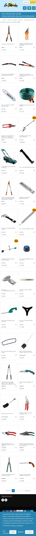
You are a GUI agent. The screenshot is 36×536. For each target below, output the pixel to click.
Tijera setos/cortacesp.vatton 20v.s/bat (8, 321)
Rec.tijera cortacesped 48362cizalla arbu (24, 198)
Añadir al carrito (9, 53)
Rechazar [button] (20, 532)
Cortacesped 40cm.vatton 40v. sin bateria (8, 167)
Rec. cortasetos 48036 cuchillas (26, 228)
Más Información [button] (6, 532)
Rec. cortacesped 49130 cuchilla (26, 167)
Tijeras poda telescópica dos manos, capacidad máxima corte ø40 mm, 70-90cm (8, 198)
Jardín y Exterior (17, 20)
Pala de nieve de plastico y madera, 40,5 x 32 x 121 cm (25, 352)
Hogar (9, 20)
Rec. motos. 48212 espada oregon (25, 290)
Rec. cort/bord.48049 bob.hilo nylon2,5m (26, 259)
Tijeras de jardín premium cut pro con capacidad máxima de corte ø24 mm (26, 444)
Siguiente (27, 490)
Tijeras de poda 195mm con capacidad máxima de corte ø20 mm (26, 44)
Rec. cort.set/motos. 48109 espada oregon (7, 106)
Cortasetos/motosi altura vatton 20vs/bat (25, 136)
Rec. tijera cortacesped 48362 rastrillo (8, 229)
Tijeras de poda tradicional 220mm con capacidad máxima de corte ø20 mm (7, 136)
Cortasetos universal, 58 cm (7, 44)
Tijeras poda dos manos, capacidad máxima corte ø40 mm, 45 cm (26, 75)
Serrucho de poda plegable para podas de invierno (7, 75)
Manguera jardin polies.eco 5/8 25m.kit (26, 106)
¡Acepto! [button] (13, 532)
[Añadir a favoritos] (16, 47)
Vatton (3, 109)
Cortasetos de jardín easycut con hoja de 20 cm (8, 475)
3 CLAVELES (21, 416)
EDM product (22, 355)
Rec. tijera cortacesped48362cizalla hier (8, 290)
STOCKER (21, 478)
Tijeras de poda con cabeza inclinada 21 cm (25, 413)
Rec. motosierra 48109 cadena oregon (8, 352)
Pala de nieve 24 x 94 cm (7, 413)
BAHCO (3, 47)
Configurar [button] (29, 532)
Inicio (4, 20)
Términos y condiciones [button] (16, 525)
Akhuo (21, 109)
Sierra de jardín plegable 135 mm (26, 383)
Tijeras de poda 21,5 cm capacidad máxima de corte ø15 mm (8, 444)
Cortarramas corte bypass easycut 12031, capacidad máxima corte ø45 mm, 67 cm (8, 383)
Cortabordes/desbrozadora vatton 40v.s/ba (7, 259)
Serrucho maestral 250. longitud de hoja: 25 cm (25, 475)
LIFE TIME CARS (4, 416)
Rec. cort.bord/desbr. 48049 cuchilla (25, 321)
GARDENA (3, 386)
